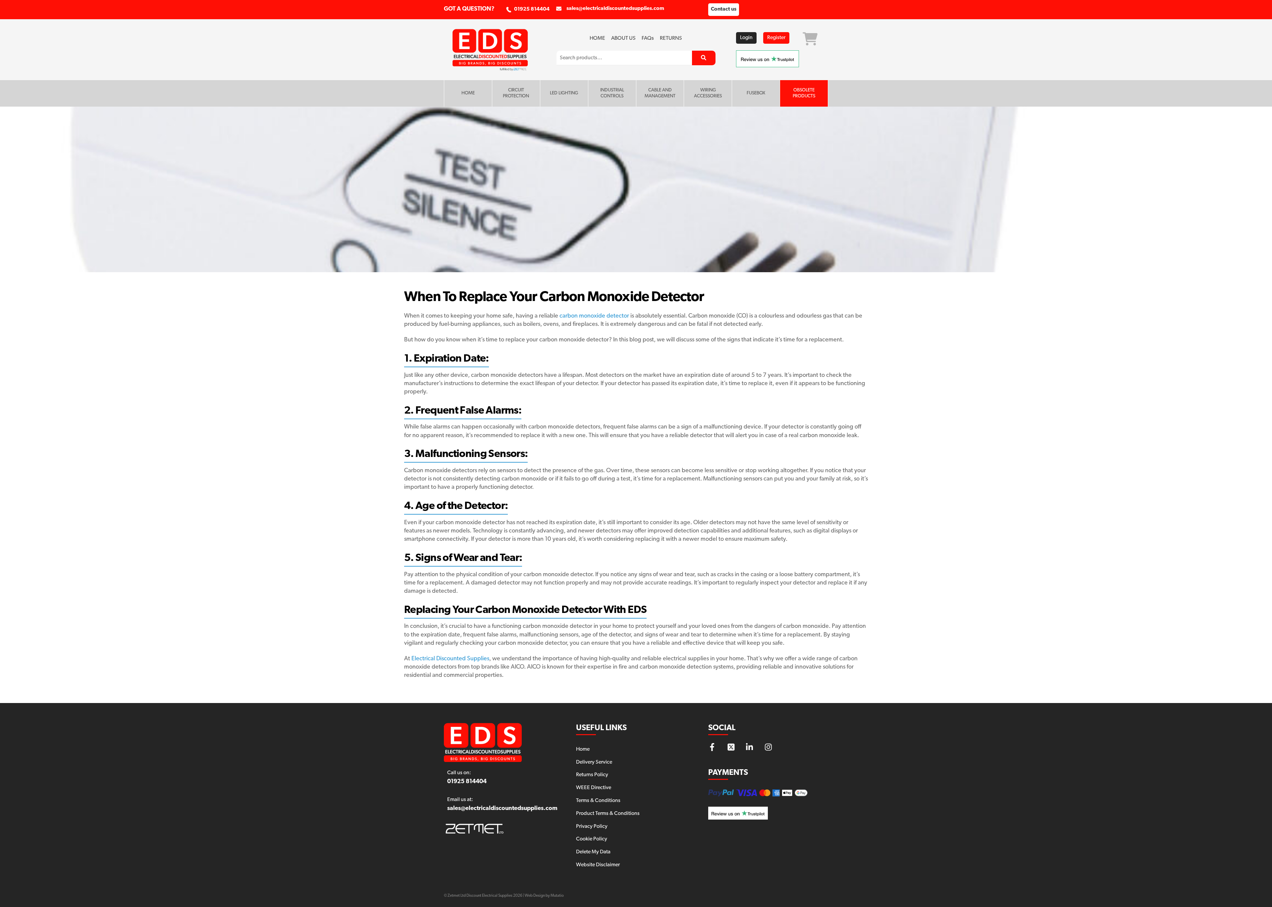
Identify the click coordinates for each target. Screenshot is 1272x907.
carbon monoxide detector (594, 316)
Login (746, 37)
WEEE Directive (593, 787)
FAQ (648, 38)
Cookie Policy (591, 839)
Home (597, 38)
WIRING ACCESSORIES (708, 93)
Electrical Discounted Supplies (450, 659)
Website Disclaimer (598, 865)
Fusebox (756, 93)
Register (776, 37)
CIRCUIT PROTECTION (516, 93)
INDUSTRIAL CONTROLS (612, 93)
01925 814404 (532, 9)
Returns (671, 38)
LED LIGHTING (564, 93)
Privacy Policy (592, 826)
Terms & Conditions (598, 800)
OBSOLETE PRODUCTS (804, 93)
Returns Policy (592, 775)
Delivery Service (594, 762)
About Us (623, 38)
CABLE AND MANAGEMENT (660, 93)
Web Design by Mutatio (544, 896)
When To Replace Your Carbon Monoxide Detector (554, 297)
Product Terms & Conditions (608, 813)
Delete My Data (593, 852)
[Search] (704, 58)
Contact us (723, 9)
